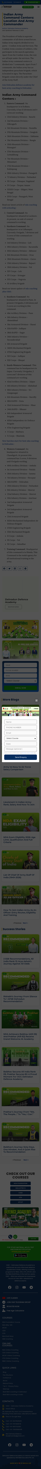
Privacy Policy (24, 752)
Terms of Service (31, 752)
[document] (20, 734)
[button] (36, 700)
